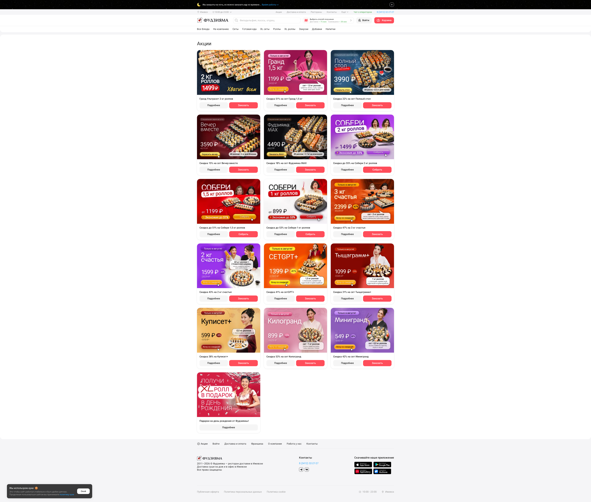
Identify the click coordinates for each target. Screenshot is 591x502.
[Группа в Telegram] (301, 469)
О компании (275, 444)
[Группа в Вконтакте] (307, 469)
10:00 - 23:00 (369, 491)
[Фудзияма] (212, 20)
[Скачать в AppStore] (363, 464)
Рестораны (316, 12)
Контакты (332, 12)
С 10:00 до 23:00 (221, 12)
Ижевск (389, 491)
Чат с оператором (363, 12)
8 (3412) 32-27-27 (308, 463)
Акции (279, 12)
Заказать (243, 105)
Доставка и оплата (296, 12)
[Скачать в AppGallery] (363, 471)
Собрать (377, 169)
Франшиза (257, 444)
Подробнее (213, 105)
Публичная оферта (208, 492)
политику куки (67, 494)
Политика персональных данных (243, 492)
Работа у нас (294, 444)
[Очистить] (297, 20)
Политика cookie (276, 492)
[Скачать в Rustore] (382, 471)
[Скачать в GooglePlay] (382, 464)
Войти (216, 444)
